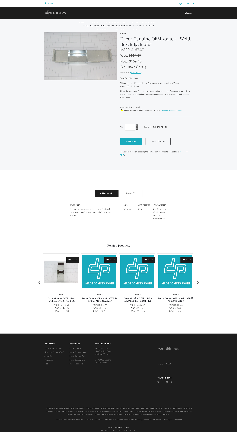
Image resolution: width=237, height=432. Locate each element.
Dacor (123, 33)
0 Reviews (136, 73)
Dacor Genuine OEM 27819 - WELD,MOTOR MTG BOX (61, 299)
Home (81, 22)
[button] (118, 398)
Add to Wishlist (158, 141)
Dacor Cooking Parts (77, 352)
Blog (135, 29)
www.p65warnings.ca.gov (172, 110)
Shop (93, 22)
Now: (124, 61)
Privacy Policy (123, 430)
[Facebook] (162, 382)
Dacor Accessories (77, 364)
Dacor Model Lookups (114, 22)
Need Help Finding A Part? (144, 22)
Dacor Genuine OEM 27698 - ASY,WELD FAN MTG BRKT (138, 299)
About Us (101, 29)
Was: (124, 55)
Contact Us (120, 29)
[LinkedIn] (172, 382)
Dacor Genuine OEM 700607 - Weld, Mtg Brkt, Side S (175, 299)
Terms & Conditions (108, 430)
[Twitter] (158, 382)
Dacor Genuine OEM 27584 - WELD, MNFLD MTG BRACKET (99, 299)
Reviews (129, 193)
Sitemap (133, 430)
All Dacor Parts (75, 348)
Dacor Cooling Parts (77, 360)
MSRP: (125, 50)
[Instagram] (167, 382)
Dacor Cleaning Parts (77, 356)
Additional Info (106, 193)
